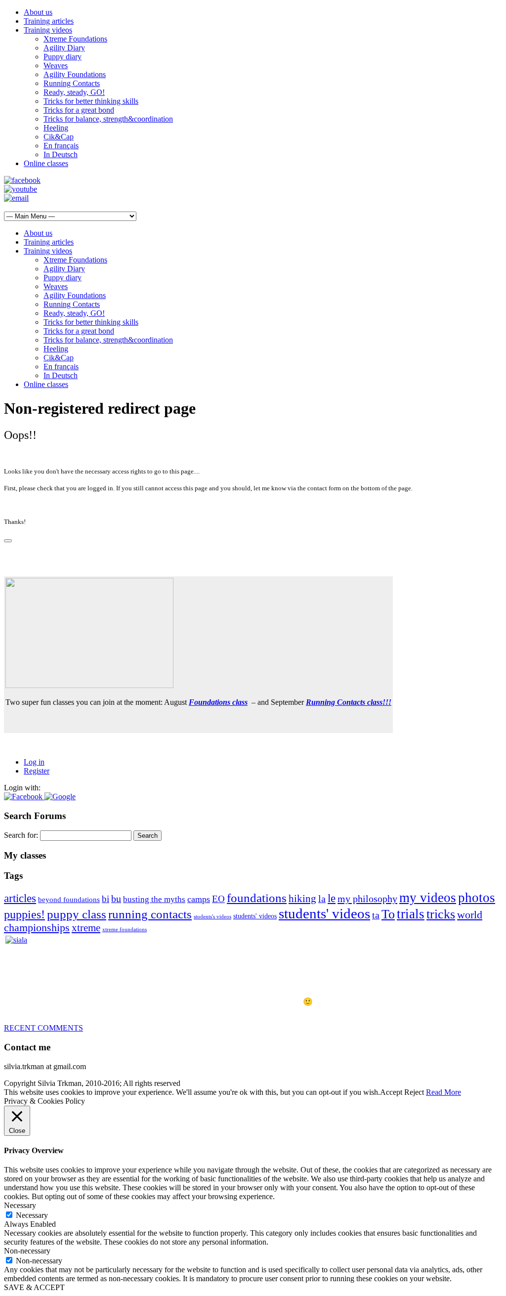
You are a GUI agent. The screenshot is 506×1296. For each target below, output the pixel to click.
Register (36, 771)
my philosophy (367, 898)
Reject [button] (414, 1092)
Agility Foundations (74, 74)
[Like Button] (8, 540)
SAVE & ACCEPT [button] (34, 1287)
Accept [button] (391, 1092)
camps (198, 899)
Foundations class (218, 702)
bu (116, 898)
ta (376, 915)
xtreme (86, 927)
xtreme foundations (124, 929)
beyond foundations (69, 900)
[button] (24, 796)
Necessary (32, 1215)
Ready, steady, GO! (74, 92)
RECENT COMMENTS (43, 1028)
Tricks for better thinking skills (90, 101)
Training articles (49, 21)
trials (410, 914)
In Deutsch (60, 154)
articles (20, 898)
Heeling (55, 128)
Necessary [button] (20, 1205)
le (332, 898)
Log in (34, 762)
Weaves (55, 65)
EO (218, 899)
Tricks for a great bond (78, 110)
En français (61, 145)
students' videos (255, 916)
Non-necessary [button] (27, 1251)
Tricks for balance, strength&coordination (108, 119)
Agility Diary (64, 47)
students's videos (212, 916)
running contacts (150, 914)
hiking (302, 898)
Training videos (48, 30)
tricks (440, 914)
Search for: (21, 835)
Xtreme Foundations (75, 39)
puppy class (76, 914)
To (388, 914)
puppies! (24, 914)
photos (476, 897)
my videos (427, 897)
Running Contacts (71, 83)
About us (38, 12)
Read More (443, 1092)
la (322, 898)
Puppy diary (62, 56)
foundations (257, 898)
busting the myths (154, 899)
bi (105, 899)
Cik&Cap (58, 136)
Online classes (46, 163)
